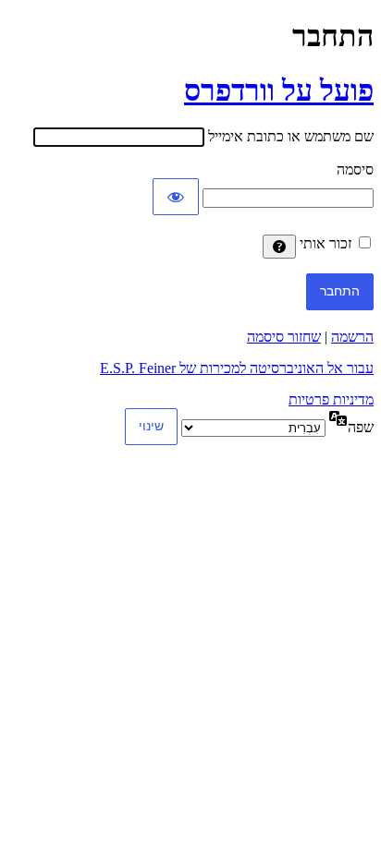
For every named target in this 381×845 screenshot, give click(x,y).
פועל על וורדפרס (279, 90)
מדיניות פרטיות (331, 399)
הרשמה (352, 336)
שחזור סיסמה (284, 336)
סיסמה (355, 169)
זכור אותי (325, 243)
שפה (361, 427)
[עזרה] (279, 247)
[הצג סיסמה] (176, 196)
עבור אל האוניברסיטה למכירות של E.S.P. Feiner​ (237, 368)
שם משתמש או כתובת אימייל (291, 136)
